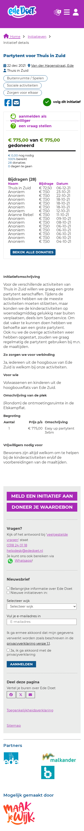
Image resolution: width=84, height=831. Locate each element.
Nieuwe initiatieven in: (29, 593)
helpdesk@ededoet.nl (25, 551)
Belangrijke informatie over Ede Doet (41, 589)
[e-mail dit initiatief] (16, 103)
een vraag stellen (35, 126)
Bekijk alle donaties (33, 252)
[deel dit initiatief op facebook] (7, 103)
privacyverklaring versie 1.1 (28, 644)
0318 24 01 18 (17, 545)
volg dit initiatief (66, 102)
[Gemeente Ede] (11, 758)
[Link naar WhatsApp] (10, 561)
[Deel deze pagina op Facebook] (11, 694)
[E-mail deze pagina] (30, 694)
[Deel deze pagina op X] (20, 694)
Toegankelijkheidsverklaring (30, 710)
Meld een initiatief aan (42, 496)
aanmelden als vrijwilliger (28, 118)
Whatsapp (23, 561)
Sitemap (14, 726)
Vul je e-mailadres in (24, 616)
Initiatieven (37, 37)
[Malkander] (59, 757)
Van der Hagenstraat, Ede (52, 66)
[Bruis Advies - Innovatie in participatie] (47, 772)
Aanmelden (21, 664)
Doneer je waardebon (42, 507)
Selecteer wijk (18, 601)
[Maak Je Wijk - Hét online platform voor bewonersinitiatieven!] (19, 813)
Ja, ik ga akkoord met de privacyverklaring (29, 652)
